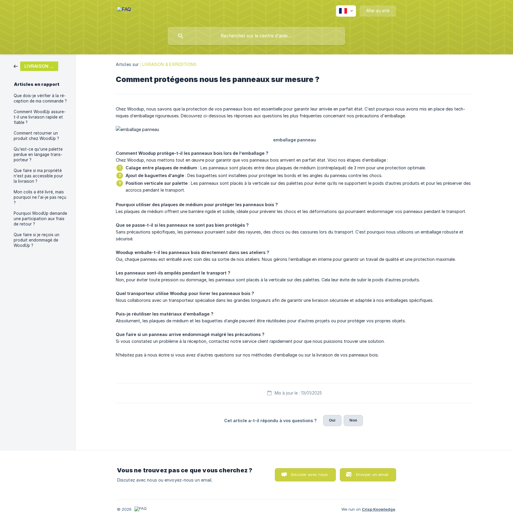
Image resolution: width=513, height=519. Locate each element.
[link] (36, 66)
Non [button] (353, 420)
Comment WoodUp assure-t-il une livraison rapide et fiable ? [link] (40, 117)
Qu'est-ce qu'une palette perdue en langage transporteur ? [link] (38, 154)
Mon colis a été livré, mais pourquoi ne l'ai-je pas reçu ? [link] (40, 197)
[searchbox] (256, 36)
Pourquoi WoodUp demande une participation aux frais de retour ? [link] (40, 218)
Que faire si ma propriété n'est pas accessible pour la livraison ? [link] (38, 176)
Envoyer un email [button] (372, 474)
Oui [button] (332, 420)
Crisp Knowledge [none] (378, 509)
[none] (124, 12)
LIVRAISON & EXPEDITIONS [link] (169, 64)
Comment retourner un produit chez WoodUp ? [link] (36, 136)
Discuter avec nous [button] (309, 474)
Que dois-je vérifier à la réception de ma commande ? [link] (40, 98)
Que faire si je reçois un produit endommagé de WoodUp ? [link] (36, 240)
